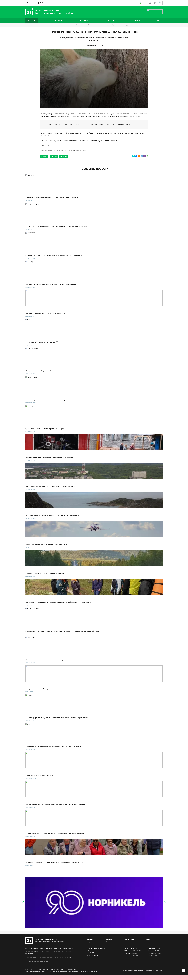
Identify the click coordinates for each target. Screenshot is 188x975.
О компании (85, 20)
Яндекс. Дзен (80, 151)
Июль (82, 25)
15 (88, 25)
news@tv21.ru (152, 955)
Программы (57, 20)
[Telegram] (142, 156)
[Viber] (144, 156)
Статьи (160, 20)
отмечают (115, 124)
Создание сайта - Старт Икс (154, 970)
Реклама (136, 20)
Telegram (68, 151)
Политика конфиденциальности (133, 970)
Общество (63, 156)
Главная (60, 25)
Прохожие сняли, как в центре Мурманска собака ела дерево (111, 25)
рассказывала (76, 133)
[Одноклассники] (139, 156)
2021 (76, 25)
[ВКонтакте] (136, 156)
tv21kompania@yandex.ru (132, 955)
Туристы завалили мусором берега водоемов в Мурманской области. (86, 141)
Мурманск (44, 156)
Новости (31, 20)
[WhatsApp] (147, 156)
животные (54, 156)
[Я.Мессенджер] (133, 156)
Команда (111, 20)
